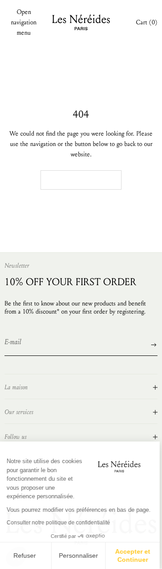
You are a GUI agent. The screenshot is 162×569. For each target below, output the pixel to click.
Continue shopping (81, 180)
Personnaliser (80, 555)
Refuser (27, 555)
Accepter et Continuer (135, 555)
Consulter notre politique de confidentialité (60, 522)
